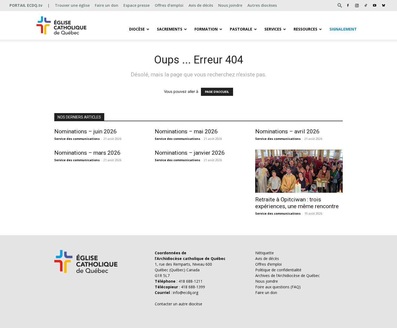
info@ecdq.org (185, 292)
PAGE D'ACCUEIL (217, 92)
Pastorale (241, 29)
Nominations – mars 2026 (87, 153)
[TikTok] (366, 5)
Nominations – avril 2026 (287, 131)
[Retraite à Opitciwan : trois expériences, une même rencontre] (299, 171)
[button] (340, 5)
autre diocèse (190, 303)
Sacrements (169, 29)
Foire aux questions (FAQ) (278, 286)
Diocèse (137, 29)
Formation (206, 29)
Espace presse (136, 5)
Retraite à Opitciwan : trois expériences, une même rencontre (297, 202)
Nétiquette (264, 252)
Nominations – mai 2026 (186, 131)
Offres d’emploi (169, 5)
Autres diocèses (262, 5)
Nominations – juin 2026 (85, 131)
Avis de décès (201, 5)
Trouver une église (72, 5)
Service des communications (77, 139)
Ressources (305, 29)
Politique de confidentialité (278, 269)
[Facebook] (348, 5)
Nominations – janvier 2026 (190, 153)
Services (272, 29)
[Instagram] (357, 5)
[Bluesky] (383, 5)
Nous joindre (230, 5)
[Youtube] (375, 5)
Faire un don (106, 5)
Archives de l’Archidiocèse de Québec (287, 275)
